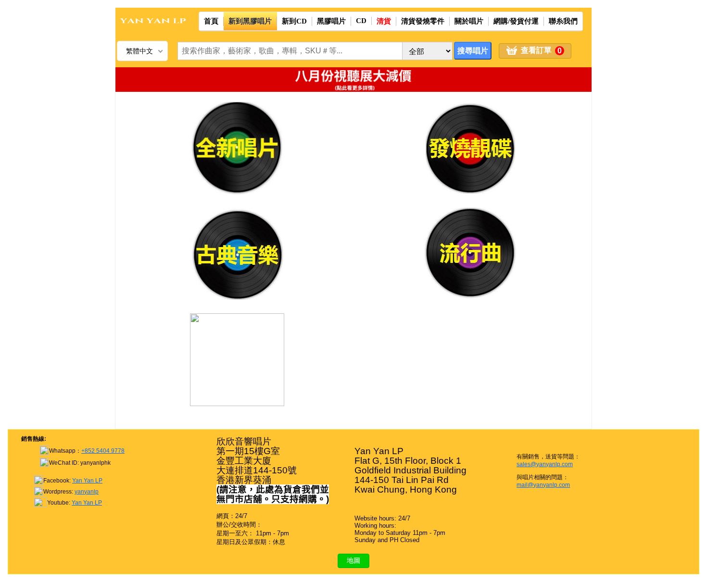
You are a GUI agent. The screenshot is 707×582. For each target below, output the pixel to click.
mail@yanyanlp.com (543, 485)
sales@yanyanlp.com (545, 464)
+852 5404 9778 (103, 450)
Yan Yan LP (87, 480)
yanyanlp (87, 491)
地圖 (353, 560)
